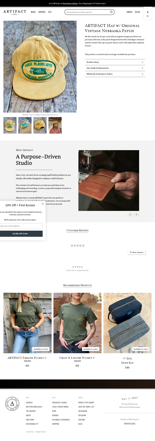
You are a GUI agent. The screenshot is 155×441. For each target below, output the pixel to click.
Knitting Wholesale (34, 406)
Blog (137, 11)
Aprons (42, 11)
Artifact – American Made (12, 404)
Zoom (7, 109)
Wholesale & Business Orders (100, 73)
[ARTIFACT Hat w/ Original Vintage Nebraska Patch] (25, 125)
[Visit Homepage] (14, 12)
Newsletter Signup (70, 3)
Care (54, 411)
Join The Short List (86, 406)
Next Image (73, 109)
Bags (33, 11)
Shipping (55, 423)
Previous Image (69, 109)
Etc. (50, 11)
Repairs (55, 415)
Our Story (30, 419)
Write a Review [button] (137, 252)
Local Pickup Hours (60, 406)
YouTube (81, 419)
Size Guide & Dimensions (98, 68)
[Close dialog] (50, 204)
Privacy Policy (41, 431)
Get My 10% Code (27, 234)
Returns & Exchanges (61, 419)
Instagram (82, 411)
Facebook (82, 415)
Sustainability (32, 423)
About (130, 11)
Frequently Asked (59, 402)
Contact (29, 402)
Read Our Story (129, 423)
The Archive (31, 411)
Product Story (93, 62)
